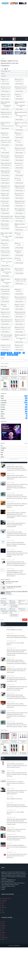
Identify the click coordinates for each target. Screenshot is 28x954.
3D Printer (14, 404)
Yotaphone (3, 448)
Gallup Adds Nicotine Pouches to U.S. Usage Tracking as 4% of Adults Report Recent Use (17, 792)
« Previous (3, 352)
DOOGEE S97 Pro (5, 188)
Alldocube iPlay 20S (20, 188)
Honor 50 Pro (5, 245)
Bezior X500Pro (5, 225)
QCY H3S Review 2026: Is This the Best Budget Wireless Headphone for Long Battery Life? (17, 679)
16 (23, 352)
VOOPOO (3, 902)
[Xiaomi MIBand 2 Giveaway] (3, 629)
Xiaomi (2, 456)
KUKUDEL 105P (5, 210)
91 (12, 354)
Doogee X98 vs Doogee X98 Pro (14, 586)
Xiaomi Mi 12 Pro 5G (20, 150)
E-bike (14, 411)
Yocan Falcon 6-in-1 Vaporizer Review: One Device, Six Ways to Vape (16, 783)
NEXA (2, 905)
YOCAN (2, 450)
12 (14, 352)
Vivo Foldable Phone (20, 210)
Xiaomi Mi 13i (19, 135)
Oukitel (2, 936)
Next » (16, 354)
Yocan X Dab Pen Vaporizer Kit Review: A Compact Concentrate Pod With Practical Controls (17, 765)
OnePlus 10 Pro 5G (6, 347)
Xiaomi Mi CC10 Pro (6, 329)
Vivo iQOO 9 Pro (19, 81)
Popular (2, 622)
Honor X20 (19, 180)
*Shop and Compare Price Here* (8, 886)
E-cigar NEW (14, 402)
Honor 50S (19, 234)
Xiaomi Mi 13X (5, 135)
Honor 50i (19, 245)
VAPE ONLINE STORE (6, 898)
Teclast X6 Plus (5, 203)
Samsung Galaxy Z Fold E (6, 218)
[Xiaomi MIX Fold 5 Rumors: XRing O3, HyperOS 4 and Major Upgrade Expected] (3, 503)
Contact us (3, 879)
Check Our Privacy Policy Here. (7, 881)
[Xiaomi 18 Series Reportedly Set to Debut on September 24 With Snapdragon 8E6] (3, 522)
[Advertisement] (14, 21)
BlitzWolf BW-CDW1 (19, 203)
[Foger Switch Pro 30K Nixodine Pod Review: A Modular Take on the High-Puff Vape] (3, 772)
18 (4, 354)
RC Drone (14, 407)
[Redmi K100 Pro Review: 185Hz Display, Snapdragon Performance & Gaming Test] (3, 475)
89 (7, 354)
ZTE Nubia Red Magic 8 (7, 336)
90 (10, 354)
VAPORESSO (4, 900)
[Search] (26, 39)
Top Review (3, 624)
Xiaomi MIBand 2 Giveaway (14, 629)
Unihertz (3, 928)
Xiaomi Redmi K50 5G (20, 314)
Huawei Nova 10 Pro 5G (21, 88)
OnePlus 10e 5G (19, 347)
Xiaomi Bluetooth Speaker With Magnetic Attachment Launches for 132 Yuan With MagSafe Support (16, 563)
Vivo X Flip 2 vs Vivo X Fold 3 (12, 581)
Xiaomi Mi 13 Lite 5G (6, 142)
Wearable (14, 409)
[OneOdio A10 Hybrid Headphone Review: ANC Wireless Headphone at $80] (3, 844)
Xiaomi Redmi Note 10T (7, 321)
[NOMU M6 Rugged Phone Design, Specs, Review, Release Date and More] (3, 635)
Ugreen (3, 939)
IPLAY (2, 911)
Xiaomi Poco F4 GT (20, 321)
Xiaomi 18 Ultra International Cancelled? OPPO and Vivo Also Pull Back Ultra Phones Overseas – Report (17, 496)
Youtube (3, 889)
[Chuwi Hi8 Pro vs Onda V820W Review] (3, 642)
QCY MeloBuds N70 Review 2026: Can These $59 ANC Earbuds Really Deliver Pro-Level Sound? (17, 688)
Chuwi (2, 923)
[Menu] (2, 39)
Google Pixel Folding (19, 218)
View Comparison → (9, 583)
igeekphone (17, 945)
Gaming (14, 413)
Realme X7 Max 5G (20, 306)
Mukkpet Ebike (4, 937)
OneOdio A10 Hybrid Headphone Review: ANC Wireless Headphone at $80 (17, 847)
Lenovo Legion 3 (5, 157)
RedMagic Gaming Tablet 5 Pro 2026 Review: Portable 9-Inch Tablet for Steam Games (16, 670)
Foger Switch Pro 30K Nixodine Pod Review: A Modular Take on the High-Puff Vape (17, 774)
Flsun (2, 930)
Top (1, 759)
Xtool (2, 452)
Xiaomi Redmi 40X (5, 172)
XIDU (2, 454)
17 (1, 354)
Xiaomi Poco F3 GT (6, 314)
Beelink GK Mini (5, 195)
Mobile (14, 396)
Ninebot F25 (19, 96)
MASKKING (3, 907)
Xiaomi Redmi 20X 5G (6, 165)
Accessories (14, 400)
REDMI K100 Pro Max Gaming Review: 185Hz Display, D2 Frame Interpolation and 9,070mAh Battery (17, 468)
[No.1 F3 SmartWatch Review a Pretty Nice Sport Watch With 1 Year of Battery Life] (3, 853)
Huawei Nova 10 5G (6, 88)
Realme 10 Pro (5, 81)
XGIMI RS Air (19, 291)
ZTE (1, 445)
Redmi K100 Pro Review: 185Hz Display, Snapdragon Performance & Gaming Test (17, 477)
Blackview (3, 925)
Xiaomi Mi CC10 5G (20, 329)
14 (19, 352)
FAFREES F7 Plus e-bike (20, 281)
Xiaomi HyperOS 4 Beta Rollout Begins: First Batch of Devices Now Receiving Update (16, 544)
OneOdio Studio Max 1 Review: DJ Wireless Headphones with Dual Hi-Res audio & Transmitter (16, 838)
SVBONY (3, 921)
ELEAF (14, 416)
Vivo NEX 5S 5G (19, 165)
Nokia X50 (5, 306)
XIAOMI (2, 462)
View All (25, 443)
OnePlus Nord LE (5, 180)
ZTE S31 (5, 150)
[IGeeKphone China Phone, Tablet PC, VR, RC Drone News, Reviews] (14, 39)
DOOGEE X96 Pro (19, 195)
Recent (2, 757)
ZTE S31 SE (19, 142)
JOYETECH (14, 418)
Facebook (3, 887)
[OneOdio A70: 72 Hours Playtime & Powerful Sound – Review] (3, 828)
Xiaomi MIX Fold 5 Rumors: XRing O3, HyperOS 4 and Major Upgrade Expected (17, 505)
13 (17, 352)
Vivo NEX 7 (19, 172)
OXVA (2, 903)
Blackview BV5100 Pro (6, 114)
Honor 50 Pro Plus (5, 252)
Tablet (14, 398)
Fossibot (3, 927)
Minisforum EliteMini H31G (21, 227)
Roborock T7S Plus (6, 96)
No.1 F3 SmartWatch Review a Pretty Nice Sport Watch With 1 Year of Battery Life (17, 855)
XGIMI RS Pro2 (5, 299)
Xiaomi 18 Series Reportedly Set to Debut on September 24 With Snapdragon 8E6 (16, 524)
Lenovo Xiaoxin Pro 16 (20, 299)
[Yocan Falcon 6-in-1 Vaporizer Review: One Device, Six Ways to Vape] (3, 781)
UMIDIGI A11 (19, 252)
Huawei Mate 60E (5, 291)
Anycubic (3, 932)
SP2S (2, 909)
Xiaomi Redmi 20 (19, 157)
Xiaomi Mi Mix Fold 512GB (7, 126)
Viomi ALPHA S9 (19, 270)
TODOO (3, 912)
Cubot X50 (19, 260)
